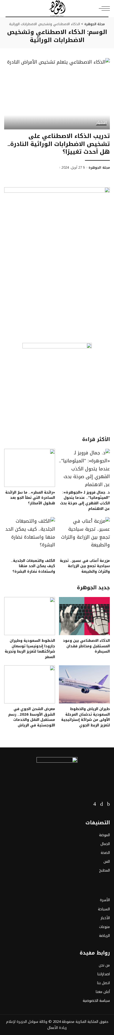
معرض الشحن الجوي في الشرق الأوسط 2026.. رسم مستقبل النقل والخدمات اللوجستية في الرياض (31, 717)
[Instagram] (94, 804)
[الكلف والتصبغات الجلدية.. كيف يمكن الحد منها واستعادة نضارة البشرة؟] (29, 536)
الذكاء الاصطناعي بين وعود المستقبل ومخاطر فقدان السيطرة (86, 646)
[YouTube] (87, 804)
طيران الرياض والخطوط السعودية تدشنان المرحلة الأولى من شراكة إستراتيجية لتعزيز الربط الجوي (85, 717)
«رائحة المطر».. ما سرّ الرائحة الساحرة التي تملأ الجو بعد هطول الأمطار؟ (30, 498)
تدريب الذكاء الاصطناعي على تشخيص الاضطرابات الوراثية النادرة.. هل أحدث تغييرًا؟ (58, 144)
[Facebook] (108, 804)
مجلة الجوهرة (99, 167)
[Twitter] (101, 804)
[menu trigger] (103, 8)
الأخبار (101, 123)
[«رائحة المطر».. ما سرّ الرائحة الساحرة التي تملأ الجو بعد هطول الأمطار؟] (29, 468)
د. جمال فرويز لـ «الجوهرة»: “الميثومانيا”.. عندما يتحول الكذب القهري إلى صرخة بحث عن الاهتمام (85, 500)
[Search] (8, 8)
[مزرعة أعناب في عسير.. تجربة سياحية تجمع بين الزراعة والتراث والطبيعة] (84, 536)
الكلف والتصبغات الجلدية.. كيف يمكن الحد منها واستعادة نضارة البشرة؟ (33, 566)
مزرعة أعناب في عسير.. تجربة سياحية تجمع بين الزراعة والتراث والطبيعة (85, 566)
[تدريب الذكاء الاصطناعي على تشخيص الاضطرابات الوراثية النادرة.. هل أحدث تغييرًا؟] (57, 93)
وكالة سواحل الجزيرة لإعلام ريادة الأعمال (36, 1024)
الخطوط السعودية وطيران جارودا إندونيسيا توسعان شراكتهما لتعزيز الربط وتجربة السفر (30, 648)
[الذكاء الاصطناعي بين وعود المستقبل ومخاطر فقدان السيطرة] (84, 616)
